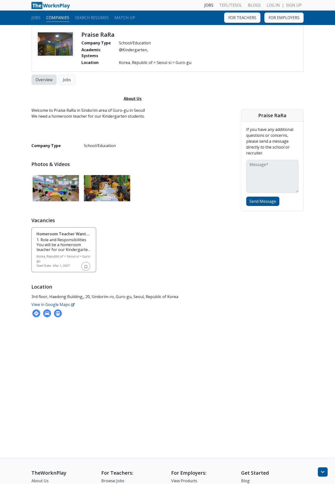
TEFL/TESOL (230, 5)
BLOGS (254, 5)
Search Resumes (92, 17)
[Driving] (47, 313)
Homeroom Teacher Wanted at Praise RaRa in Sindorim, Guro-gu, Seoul (64, 238)
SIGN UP (294, 5)
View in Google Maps (51, 304)
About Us (40, 481)
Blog (245, 481)
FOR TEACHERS (242, 17)
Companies (57, 17)
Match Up (125, 17)
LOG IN (273, 5)
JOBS (208, 5)
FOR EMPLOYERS (284, 17)
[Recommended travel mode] (36, 313)
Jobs (35, 17)
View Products (184, 481)
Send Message (262, 201)
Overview (44, 79)
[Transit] (58, 313)
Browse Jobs (112, 481)
